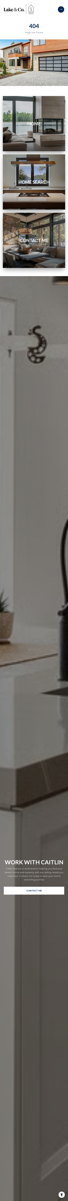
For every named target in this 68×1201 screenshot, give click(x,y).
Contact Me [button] (34, 890)
